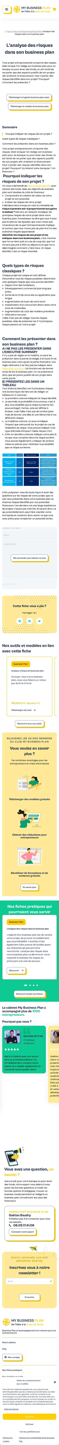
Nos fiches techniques (17, 31)
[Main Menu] (6, 9)
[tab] (25, 985)
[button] (55, 1382)
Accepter (29, 1416)
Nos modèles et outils (12, 1377)
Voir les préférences (29, 1431)
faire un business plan (39, 185)
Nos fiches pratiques (12, 1370)
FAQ (4, 1349)
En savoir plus (29, 887)
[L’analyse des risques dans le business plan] (29, 947)
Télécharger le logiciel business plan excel (29, 97)
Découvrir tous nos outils (29, 723)
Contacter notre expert (22, 1232)
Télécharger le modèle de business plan (29, 106)
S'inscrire (29, 1297)
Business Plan (35, 31)
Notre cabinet (9, 1342)
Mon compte (14, 1357)
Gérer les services (11, 1409)
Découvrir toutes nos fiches (29, 994)
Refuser (29, 1424)
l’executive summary (13, 368)
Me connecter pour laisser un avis (29, 558)
